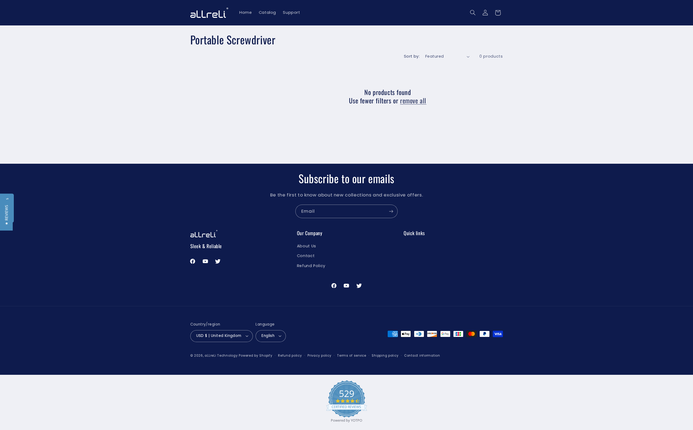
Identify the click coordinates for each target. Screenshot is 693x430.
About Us (306, 246)
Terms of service (351, 355)
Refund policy (290, 355)
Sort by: (412, 56)
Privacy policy (319, 355)
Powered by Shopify (255, 355)
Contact (306, 255)
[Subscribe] (391, 211)
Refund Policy (311, 265)
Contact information (422, 355)
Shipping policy (385, 355)
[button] (472, 12)
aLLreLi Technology (221, 355)
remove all (413, 100)
